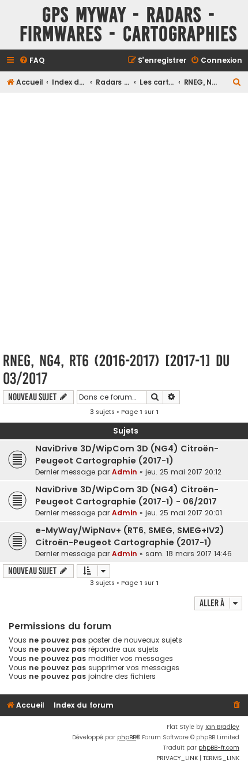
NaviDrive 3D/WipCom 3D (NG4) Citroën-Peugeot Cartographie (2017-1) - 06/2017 (127, 495)
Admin (124, 472)
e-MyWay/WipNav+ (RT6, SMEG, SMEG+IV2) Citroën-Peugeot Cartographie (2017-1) (129, 536)
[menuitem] (31, 61)
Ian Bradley (222, 727)
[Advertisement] (124, 219)
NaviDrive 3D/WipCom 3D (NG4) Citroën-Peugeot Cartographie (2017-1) (127, 454)
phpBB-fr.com (218, 747)
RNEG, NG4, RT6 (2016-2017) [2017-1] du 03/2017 (116, 369)
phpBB (126, 737)
